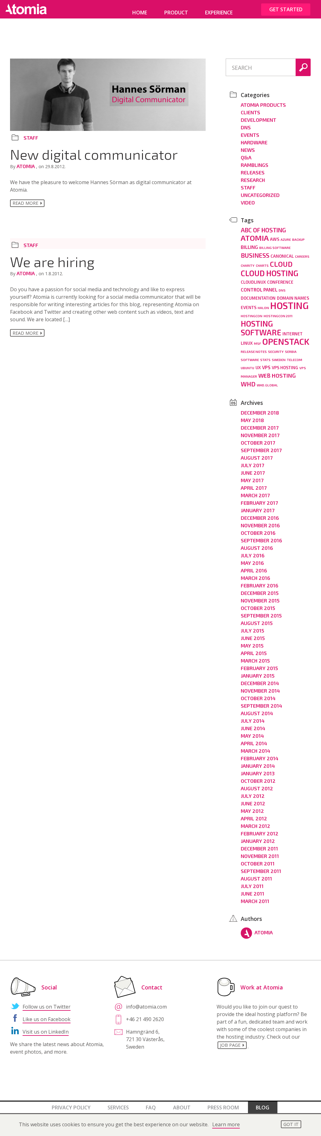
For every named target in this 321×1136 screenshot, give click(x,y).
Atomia (26, 166)
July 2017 (252, 465)
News (248, 150)
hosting (289, 305)
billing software (275, 247)
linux (247, 343)
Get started (286, 9)
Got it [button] (291, 1124)
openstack (285, 341)
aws (274, 239)
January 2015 (258, 676)
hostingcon (251, 316)
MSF (257, 343)
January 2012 (258, 841)
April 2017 (253, 488)
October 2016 (258, 533)
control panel (259, 289)
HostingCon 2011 (278, 316)
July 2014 (253, 721)
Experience (219, 12)
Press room (223, 1107)
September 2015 (261, 615)
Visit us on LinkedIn (46, 1031)
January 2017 (257, 510)
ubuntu (247, 368)
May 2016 (252, 563)
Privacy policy (71, 1107)
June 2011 (252, 893)
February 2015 (259, 668)
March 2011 (255, 901)
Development (258, 120)
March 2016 (255, 578)
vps (266, 367)
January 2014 (258, 766)
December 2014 (260, 683)
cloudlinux (253, 282)
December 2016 (260, 518)
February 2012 (259, 833)
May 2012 (252, 811)
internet (292, 333)
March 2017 (255, 495)
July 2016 (253, 555)
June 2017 (253, 473)
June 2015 (253, 638)
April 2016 (254, 570)
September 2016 (261, 540)
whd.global (267, 385)
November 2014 (260, 691)
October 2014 (258, 698)
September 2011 (261, 871)
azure (286, 239)
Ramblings (254, 165)
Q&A (246, 157)
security (276, 351)
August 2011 (256, 878)
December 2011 (259, 848)
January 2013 (258, 773)
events (248, 307)
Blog (262, 1107)
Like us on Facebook (47, 1019)
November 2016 (260, 525)
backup (298, 239)
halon (263, 308)
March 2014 (255, 751)
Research (253, 180)
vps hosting (285, 367)
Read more (25, 203)
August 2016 (257, 548)
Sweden (279, 360)
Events (250, 135)
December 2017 (259, 428)
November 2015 (260, 600)
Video (248, 202)
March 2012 (255, 826)
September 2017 (261, 450)
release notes (254, 351)
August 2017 (256, 458)
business (255, 255)
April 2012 (254, 818)
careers (302, 256)
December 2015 (260, 593)
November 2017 (260, 435)
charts (262, 265)
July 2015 (252, 630)
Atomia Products (263, 105)
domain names (293, 298)
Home (139, 12)
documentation (258, 298)
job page (230, 1045)
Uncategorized (260, 195)
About (182, 1107)
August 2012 (257, 788)
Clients (250, 112)
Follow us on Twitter (47, 1006)
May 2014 (252, 736)
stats (265, 360)
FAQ (151, 1107)
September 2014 (261, 706)
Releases (253, 172)
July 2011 (252, 886)
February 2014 (259, 758)
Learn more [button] (226, 1124)
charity (248, 265)
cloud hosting (269, 273)
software (250, 360)
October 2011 (258, 863)
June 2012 (253, 803)
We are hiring (52, 261)
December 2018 (260, 413)
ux (258, 367)
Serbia (291, 351)
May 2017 (252, 480)
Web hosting (277, 375)
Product (176, 12)
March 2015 (255, 661)
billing (249, 247)
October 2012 (258, 781)
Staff (31, 138)
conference (280, 282)
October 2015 (258, 608)
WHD (248, 384)
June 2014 (253, 728)
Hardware (254, 142)
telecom (294, 360)
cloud (281, 264)
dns (282, 290)
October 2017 (258, 443)
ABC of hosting (263, 230)
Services (118, 1107)
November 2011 (260, 856)
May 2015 (252, 645)
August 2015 (257, 623)
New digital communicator (94, 154)
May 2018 (252, 420)
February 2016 (259, 585)
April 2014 (254, 743)
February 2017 (259, 503)
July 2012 (253, 796)
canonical (282, 256)
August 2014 (257, 713)
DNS (246, 127)
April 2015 (254, 653)
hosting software (261, 328)
